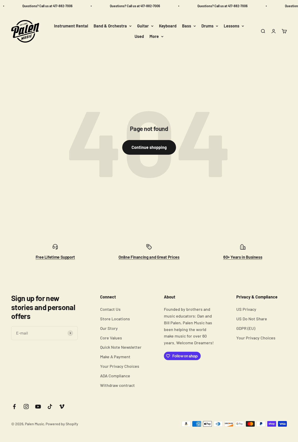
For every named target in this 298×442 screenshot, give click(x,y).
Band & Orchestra (110, 25)
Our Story (109, 328)
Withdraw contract (117, 385)
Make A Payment (115, 356)
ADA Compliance (115, 375)
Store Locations (115, 318)
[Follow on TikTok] (50, 406)
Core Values (111, 337)
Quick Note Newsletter (121, 347)
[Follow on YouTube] (38, 406)
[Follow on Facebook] (14, 406)
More (154, 36)
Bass (186, 25)
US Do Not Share (251, 318)
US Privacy (246, 309)
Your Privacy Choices (119, 366)
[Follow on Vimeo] (62, 406)
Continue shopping (149, 147)
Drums (207, 25)
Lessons (231, 25)
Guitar (143, 25)
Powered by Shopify (62, 424)
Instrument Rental (71, 25)
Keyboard (167, 25)
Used (139, 36)
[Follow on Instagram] (26, 406)
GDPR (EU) (245, 328)
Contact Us (110, 309)
